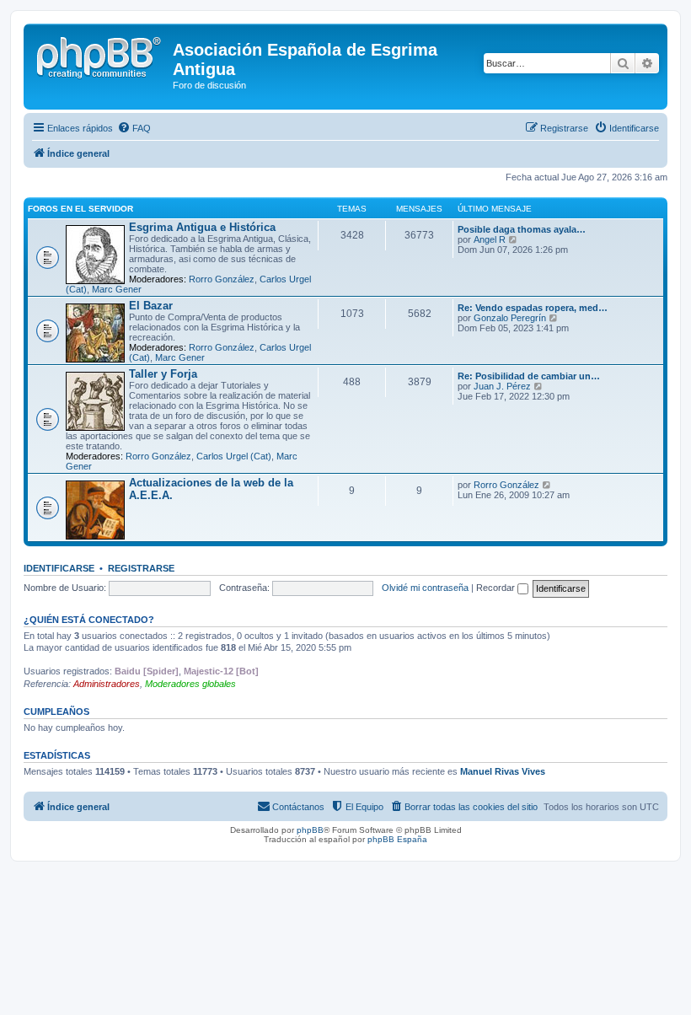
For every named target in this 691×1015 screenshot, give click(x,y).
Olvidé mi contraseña (425, 588)
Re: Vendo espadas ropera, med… (533, 308)
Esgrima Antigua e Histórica (202, 227)
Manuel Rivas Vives (502, 771)
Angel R (490, 239)
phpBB (310, 830)
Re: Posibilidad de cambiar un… (529, 376)
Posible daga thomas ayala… (522, 229)
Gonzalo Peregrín (510, 318)
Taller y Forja (163, 374)
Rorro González (221, 279)
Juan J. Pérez (502, 386)
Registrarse (141, 568)
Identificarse (59, 568)
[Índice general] (100, 55)
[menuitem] (134, 128)
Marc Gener (117, 289)
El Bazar (151, 305)
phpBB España (397, 839)
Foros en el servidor (80, 208)
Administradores (106, 684)
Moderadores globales (190, 684)
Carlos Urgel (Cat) (233, 456)
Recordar (496, 588)
